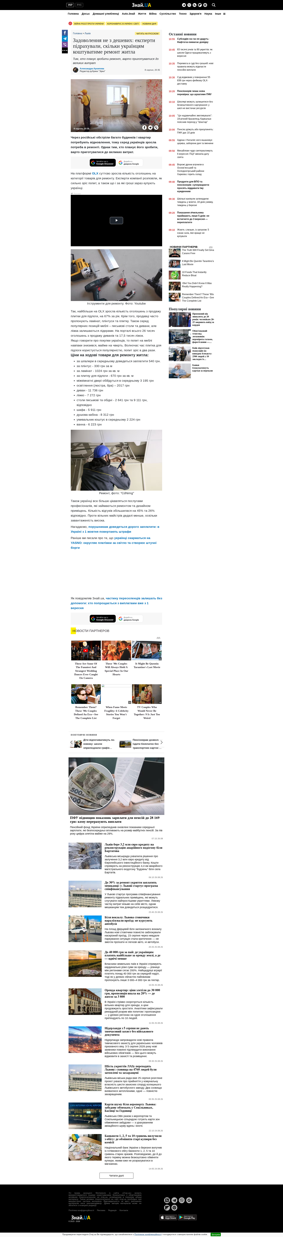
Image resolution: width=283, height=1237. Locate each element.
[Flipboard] (200, 5)
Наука (208, 13)
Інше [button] (218, 13)
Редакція (112, 1210)
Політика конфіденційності (81, 1210)
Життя (142, 13)
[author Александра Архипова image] (76, 70)
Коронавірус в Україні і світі (123, 24)
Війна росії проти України (89, 24)
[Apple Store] (168, 1217)
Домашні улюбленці (106, 13)
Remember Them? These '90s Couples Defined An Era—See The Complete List (198, 297)
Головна (73, 13)
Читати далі (116, 1175)
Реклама (101, 1210)
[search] (214, 5)
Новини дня (149, 24)
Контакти (124, 1210)
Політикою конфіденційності (148, 1234)
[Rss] (194, 5)
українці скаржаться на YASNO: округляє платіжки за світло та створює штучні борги (114, 542)
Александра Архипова (92, 68)
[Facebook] (65, 33)
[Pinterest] (205, 5)
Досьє (86, 13)
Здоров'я (195, 13)
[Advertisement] (116, 573)
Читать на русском (147, 33)
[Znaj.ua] (141, 5)
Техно (183, 13)
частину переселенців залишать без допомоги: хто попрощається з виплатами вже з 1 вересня (116, 603)
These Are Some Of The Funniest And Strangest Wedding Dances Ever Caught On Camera (86, 671)
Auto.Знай (128, 13)
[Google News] (189, 1200)
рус (79, 5)
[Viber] (189, 5)
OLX (95, 173)
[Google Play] (187, 1217)
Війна (153, 13)
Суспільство (167, 13)
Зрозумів (216, 1234)
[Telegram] (184, 5)
